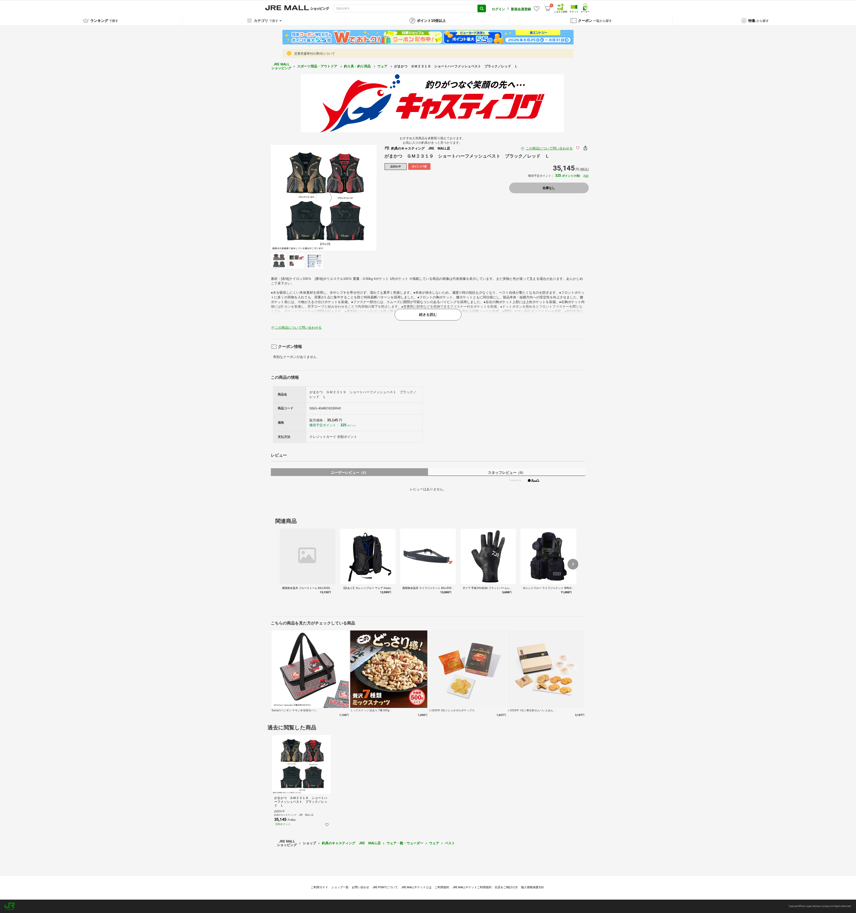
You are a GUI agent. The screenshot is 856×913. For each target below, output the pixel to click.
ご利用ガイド (319, 887)
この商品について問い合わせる (549, 148)
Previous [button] (319, 198)
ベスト (450, 843)
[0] (547, 8)
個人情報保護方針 (532, 887)
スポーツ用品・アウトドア (317, 66)
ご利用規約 (442, 887)
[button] (572, 564)
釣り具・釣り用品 (358, 66)
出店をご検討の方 (506, 887)
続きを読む (428, 314)
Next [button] (328, 198)
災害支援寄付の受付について (314, 53)
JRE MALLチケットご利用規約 (472, 887)
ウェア (382, 66)
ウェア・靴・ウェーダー (405, 843)
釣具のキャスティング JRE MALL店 (351, 843)
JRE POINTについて (385, 887)
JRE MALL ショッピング (281, 66)
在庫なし (549, 188)
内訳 (586, 175)
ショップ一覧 (340, 887)
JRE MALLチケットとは (416, 887)
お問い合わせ (360, 887)
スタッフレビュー (506, 472)
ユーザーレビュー (349, 472)
